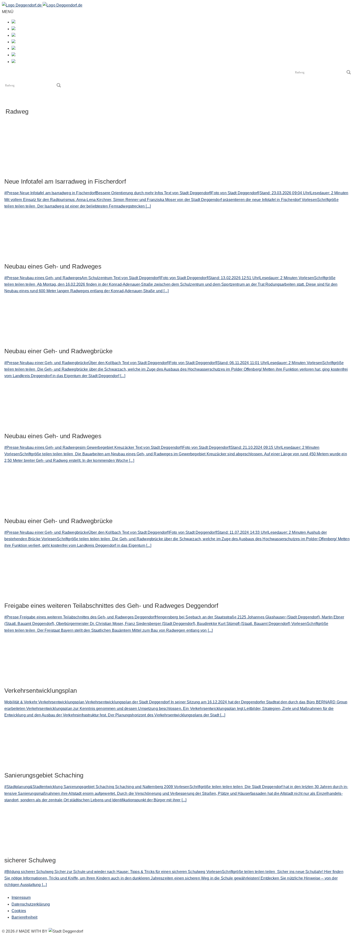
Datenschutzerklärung (31, 904)
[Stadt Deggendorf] (42, 5)
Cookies (19, 911)
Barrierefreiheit (25, 917)
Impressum (21, 897)
